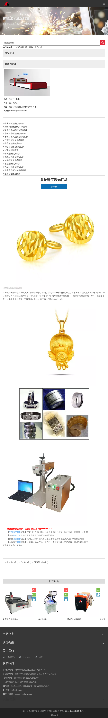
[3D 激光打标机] (56, 602)
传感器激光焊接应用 (13, 160)
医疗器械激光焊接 (12, 174)
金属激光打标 (12, 545)
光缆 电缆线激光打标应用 (15, 127)
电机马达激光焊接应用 (14, 157)
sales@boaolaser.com (19, 111)
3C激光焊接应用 (11, 150)
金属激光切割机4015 (16, 619)
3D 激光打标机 (46, 619)
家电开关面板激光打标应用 (16, 130)
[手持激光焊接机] (88, 602)
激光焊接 (29, 47)
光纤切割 (20, 47)
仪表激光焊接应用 (12, 154)
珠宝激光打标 (40, 562)
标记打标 (38, 47)
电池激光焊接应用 (12, 164)
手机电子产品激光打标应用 (16, 137)
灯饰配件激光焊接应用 (14, 140)
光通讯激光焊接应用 (13, 143)
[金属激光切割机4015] (23, 601)
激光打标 (25, 562)
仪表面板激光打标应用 (14, 123)
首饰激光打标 (10, 562)
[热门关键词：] (102, 42)
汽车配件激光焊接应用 (14, 167)
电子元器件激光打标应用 (15, 133)
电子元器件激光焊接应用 (15, 170)
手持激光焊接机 (79, 619)
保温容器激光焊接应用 (14, 147)
